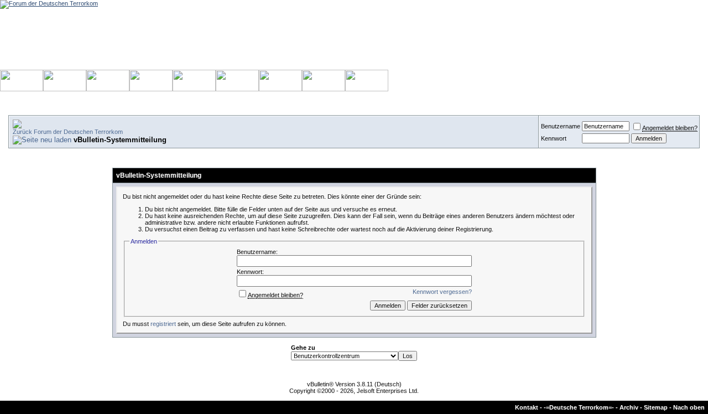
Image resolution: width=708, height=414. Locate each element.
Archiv (629, 407)
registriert (163, 323)
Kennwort (553, 138)
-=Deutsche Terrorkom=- (579, 407)
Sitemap (656, 407)
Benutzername (560, 126)
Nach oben (689, 407)
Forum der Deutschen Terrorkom (78, 131)
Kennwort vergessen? (442, 291)
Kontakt (526, 407)
